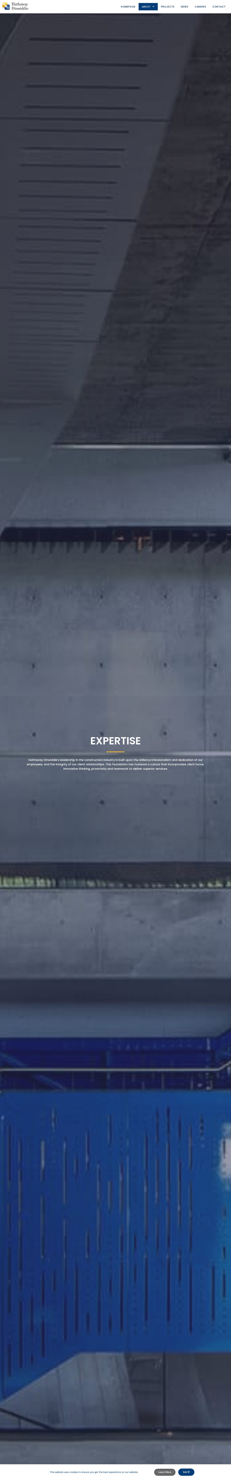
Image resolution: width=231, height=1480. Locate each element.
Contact (219, 6)
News (184, 6)
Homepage (128, 6)
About (146, 6)
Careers (200, 6)
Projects (168, 6)
